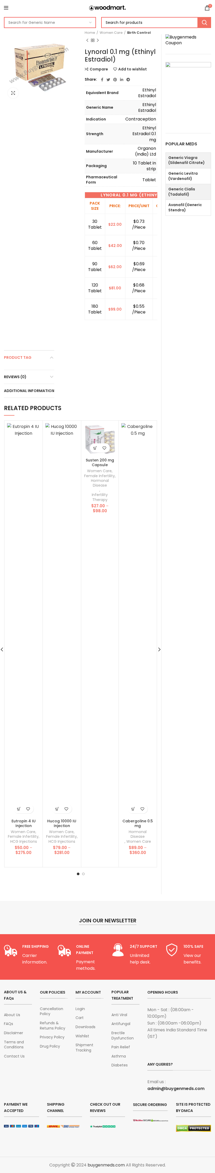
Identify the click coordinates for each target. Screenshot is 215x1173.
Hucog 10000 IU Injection (61, 823)
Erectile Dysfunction (122, 1036)
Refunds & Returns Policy (52, 1026)
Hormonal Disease (100, 483)
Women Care (111, 32)
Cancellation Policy (51, 1011)
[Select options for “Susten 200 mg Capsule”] (95, 448)
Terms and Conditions (14, 1045)
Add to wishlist (132, 69)
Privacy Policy (52, 1037)
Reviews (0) (15, 376)
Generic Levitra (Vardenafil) (183, 176)
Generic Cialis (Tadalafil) (181, 191)
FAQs (8, 1023)
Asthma (118, 1056)
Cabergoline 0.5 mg (137, 823)
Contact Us (14, 1056)
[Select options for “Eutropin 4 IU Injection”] (19, 808)
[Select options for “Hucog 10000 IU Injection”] (57, 808)
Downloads (85, 1027)
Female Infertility (23, 836)
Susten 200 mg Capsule (100, 462)
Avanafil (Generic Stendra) (185, 207)
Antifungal (120, 1023)
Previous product (87, 40)
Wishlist (82, 1036)
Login (80, 1008)
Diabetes (119, 1065)
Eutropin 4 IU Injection (24, 823)
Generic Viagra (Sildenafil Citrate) (186, 160)
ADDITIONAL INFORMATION (29, 390)
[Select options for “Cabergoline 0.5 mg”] (133, 808)
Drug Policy (50, 1046)
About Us (12, 1014)
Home (90, 32)
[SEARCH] (204, 22)
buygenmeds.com (106, 1165)
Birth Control (139, 32)
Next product (97, 40)
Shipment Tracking (84, 1048)
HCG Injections (23, 841)
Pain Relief (120, 1047)
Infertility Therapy (100, 497)
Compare (99, 69)
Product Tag (17, 357)
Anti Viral (119, 1014)
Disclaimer (13, 1033)
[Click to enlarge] (13, 93)
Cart (80, 1017)
